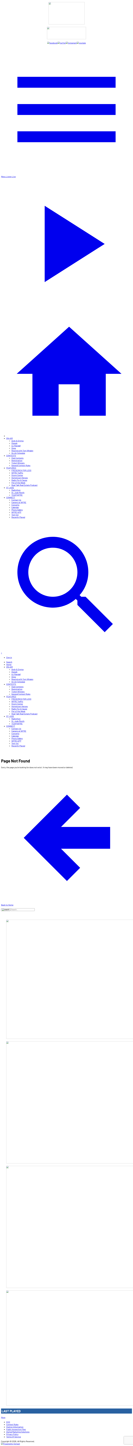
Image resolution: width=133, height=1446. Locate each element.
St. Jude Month (17, 492)
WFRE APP (16, 512)
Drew (13, 448)
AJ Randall (16, 445)
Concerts (15, 505)
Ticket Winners (18, 463)
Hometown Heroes (19, 477)
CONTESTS (11, 455)
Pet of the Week (18, 482)
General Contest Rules (20, 465)
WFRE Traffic (17, 473)
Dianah (14, 443)
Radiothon (16, 490)
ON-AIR (9, 438)
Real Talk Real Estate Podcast (24, 485)
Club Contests (17, 458)
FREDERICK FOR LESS (21, 470)
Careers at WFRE (18, 502)
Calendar (15, 507)
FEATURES (11, 468)
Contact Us (16, 500)
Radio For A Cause (19, 480)
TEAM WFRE (17, 495)
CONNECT (10, 497)
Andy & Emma (17, 440)
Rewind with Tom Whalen (22, 450)
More (3, 1417)
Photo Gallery (17, 510)
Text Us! (15, 514)
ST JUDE (10, 487)
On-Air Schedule (18, 453)
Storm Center (17, 475)
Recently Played (18, 517)
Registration (16, 460)
